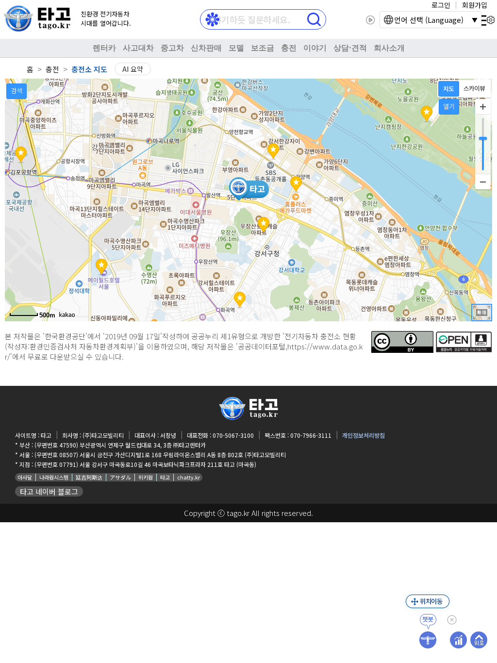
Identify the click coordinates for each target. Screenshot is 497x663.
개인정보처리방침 (363, 435)
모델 (236, 48)
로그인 (440, 5)
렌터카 (104, 48)
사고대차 (138, 48)
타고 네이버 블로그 (49, 491)
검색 (16, 90)
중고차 (172, 48)
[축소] (483, 181)
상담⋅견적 (350, 48)
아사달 (24, 477)
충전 (289, 48)
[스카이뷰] (474, 89)
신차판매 (206, 48)
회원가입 (474, 5)
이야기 (315, 48)
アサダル (120, 477)
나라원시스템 (53, 477)
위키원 (145, 477)
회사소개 (389, 48)
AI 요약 (132, 69)
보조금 (262, 48)
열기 (449, 106)
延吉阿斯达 (89, 477)
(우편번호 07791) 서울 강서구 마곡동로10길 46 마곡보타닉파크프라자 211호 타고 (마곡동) (145, 464)
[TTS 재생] (370, 20)
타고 (165, 477)
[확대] (483, 107)
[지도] (448, 89)
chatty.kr (188, 477)
